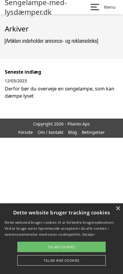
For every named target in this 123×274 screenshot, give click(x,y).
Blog (72, 132)
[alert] (61, 238)
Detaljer (88, 234)
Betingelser (93, 132)
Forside (25, 132)
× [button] (118, 208)
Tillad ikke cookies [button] (61, 260)
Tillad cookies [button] (61, 247)
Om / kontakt (50, 132)
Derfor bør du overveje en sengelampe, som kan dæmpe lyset (59, 92)
